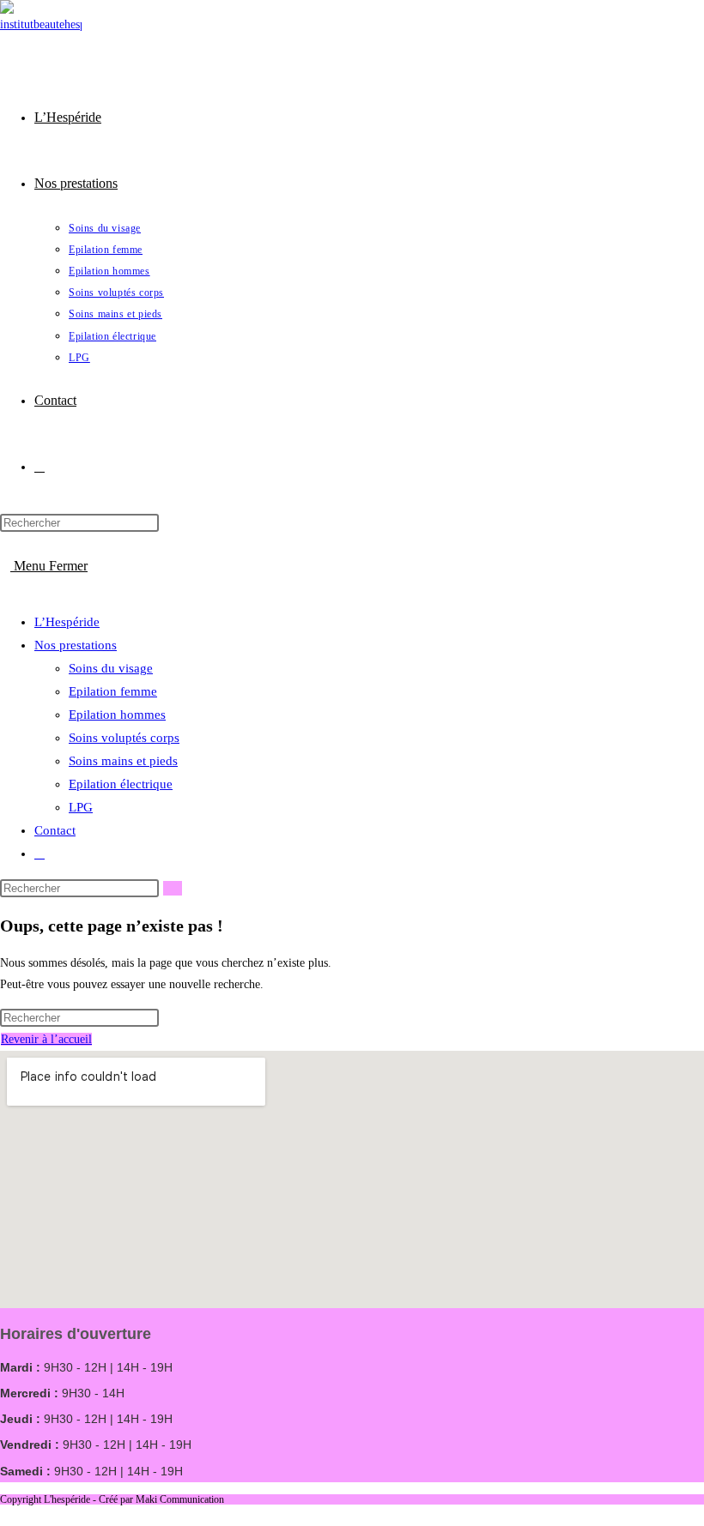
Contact (55, 830)
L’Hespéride (67, 622)
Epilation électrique (121, 784)
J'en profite (605, 29)
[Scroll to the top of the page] (4, 1515)
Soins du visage (111, 668)
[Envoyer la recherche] (172, 888)
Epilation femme (113, 691)
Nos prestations (75, 645)
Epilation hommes (117, 714)
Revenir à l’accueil (46, 1039)
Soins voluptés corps (124, 738)
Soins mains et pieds (123, 761)
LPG (81, 807)
